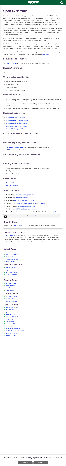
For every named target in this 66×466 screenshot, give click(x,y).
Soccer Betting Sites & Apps (13, 328)
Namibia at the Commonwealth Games (17, 120)
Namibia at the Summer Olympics (15, 117)
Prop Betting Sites (10, 314)
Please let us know (35, 215)
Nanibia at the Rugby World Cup (15, 129)
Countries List (10, 183)
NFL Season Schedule (11, 296)
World (12, 8)
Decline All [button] (25, 462)
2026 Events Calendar (11, 301)
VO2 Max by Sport (10, 261)
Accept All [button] (40, 462)
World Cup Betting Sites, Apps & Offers (15, 330)
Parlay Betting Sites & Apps (12, 319)
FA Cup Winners (10, 290)
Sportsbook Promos (11, 312)
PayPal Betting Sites (11, 323)
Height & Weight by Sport (12, 259)
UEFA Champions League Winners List (26, 209)
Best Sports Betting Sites (12, 307)
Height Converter (10, 270)
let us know (45, 54)
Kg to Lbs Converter (11, 267)
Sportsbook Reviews (11, 335)
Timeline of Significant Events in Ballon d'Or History (30, 203)
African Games (13, 150)
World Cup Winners (11, 285)
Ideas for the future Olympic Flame (25, 194)
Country (17, 8)
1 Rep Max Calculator (11, 274)
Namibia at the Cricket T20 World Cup (16, 126)
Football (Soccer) (11, 63)
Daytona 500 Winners (11, 252)
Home (4, 8)
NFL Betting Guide (10, 298)
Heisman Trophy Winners (12, 254)
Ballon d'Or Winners (11, 283)
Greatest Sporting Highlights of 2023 (24, 200)
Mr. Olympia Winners (11, 256)
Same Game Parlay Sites (12, 316)
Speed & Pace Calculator (12, 272)
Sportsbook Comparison (12, 333)
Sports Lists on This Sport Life (26, 206)
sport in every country (19, 225)
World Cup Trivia (56, 212)
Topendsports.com (10, 235)
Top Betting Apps (10, 309)
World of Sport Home (12, 185)
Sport (8, 8)
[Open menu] (4, 2)
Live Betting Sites (10, 321)
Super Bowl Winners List (21, 197)
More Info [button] (33, 458)
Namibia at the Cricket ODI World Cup (16, 123)
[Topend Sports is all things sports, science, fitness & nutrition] (33, 2)
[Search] (61, 2)
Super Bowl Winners (11, 287)
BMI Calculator (9, 277)
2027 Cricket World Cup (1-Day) (15, 147)
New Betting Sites (10, 326)
